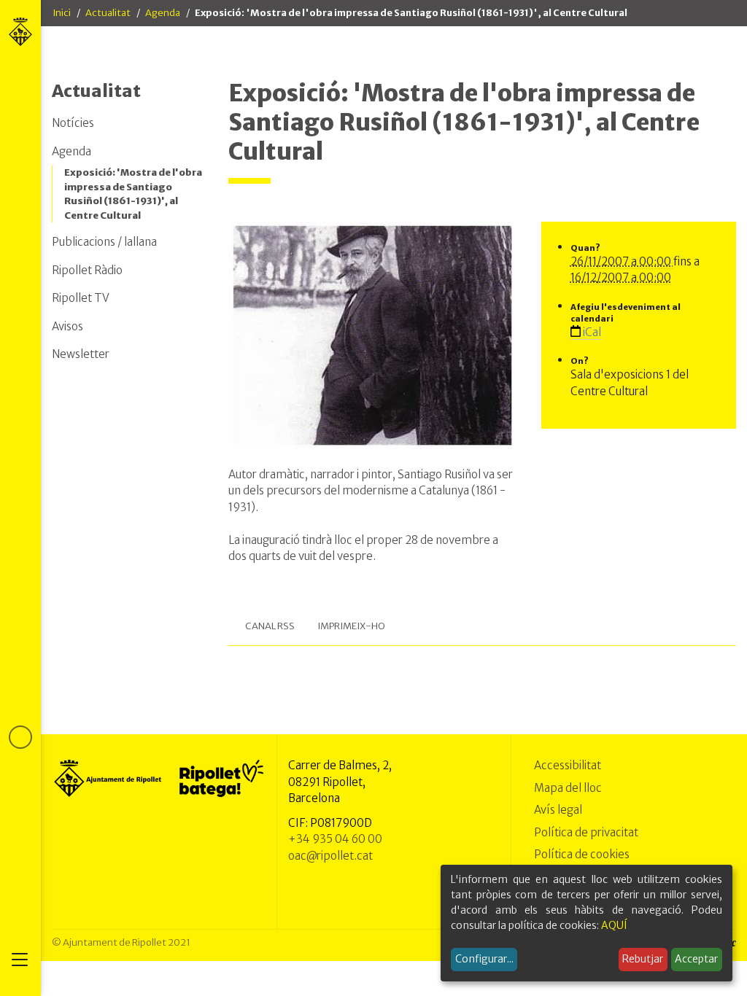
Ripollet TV (80, 298)
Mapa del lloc (568, 788)
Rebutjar (642, 958)
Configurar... (484, 958)
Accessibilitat (567, 765)
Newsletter (80, 354)
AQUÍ (614, 925)
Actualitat (108, 13)
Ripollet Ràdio (87, 270)
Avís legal (558, 810)
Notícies (73, 123)
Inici (62, 13)
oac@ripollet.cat (330, 856)
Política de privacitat (586, 832)
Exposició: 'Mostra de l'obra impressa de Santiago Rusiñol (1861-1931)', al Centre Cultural (133, 194)
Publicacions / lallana (104, 242)
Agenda (162, 13)
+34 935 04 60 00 (335, 839)
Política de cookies (582, 854)
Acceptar (696, 958)
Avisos (67, 326)
